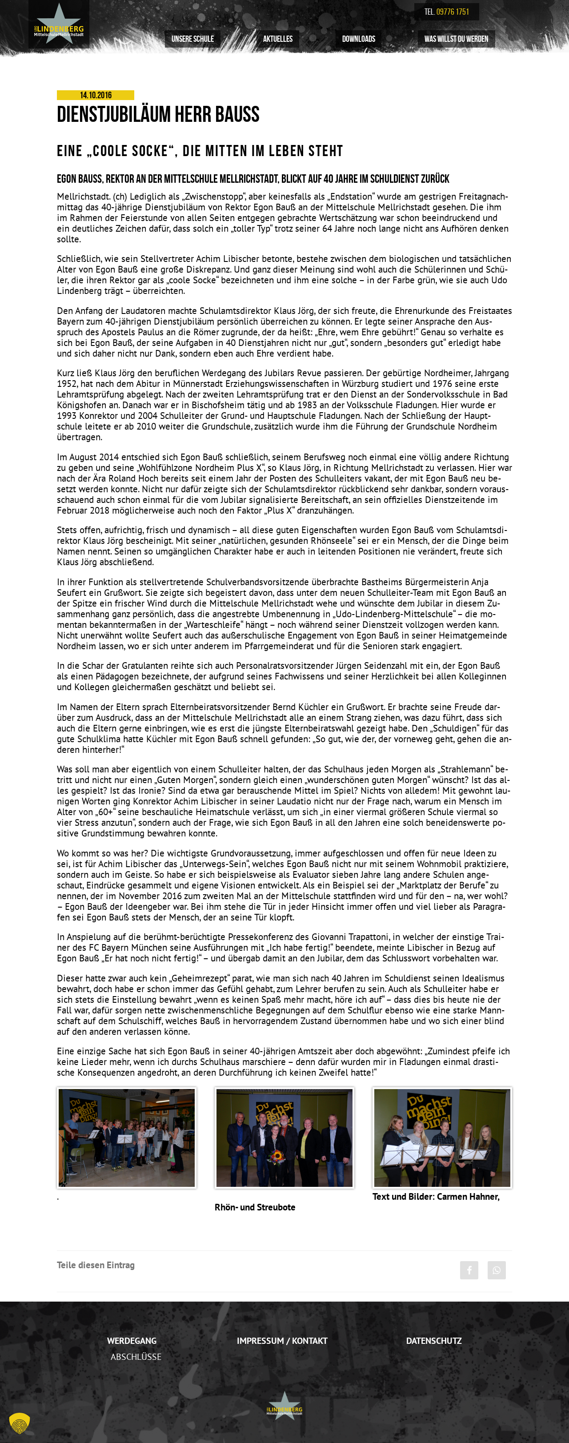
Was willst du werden (457, 39)
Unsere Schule (193, 39)
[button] (19, 1423)
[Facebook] (469, 1270)
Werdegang (131, 1340)
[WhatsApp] (497, 1270)
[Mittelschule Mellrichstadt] (58, 23)
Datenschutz (434, 1340)
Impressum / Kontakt (282, 1340)
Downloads (358, 39)
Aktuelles (278, 39)
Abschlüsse (136, 1357)
